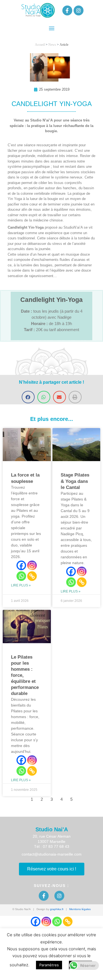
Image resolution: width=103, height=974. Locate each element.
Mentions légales (80, 909)
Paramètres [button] (49, 965)
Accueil (40, 45)
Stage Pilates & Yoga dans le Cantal (75, 481)
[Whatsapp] (21, 576)
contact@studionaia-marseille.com (52, 854)
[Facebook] (21, 565)
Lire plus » (21, 585)
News (52, 45)
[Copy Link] (32, 576)
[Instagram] (32, 565)
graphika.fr (56, 909)
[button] (51, 28)
